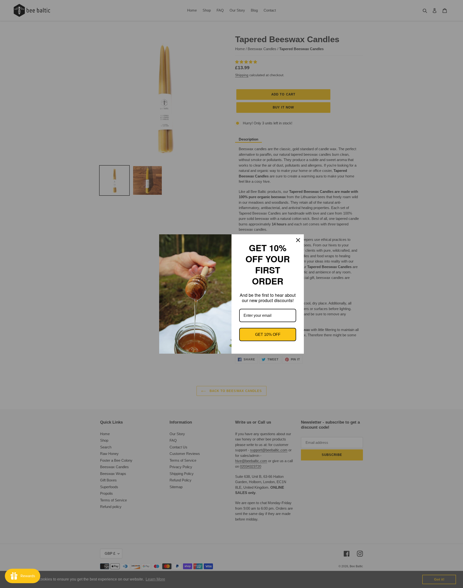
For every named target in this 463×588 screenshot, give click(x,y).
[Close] (298, 240)
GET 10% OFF (267, 334)
